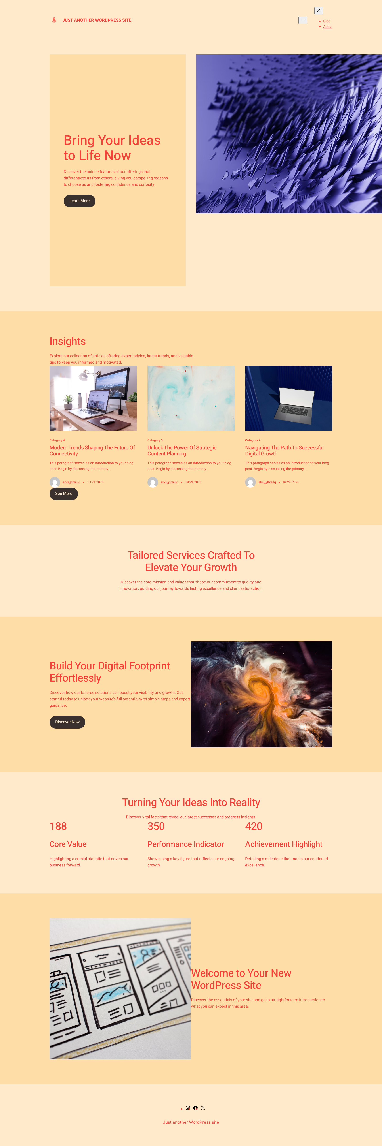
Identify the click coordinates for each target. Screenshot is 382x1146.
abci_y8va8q (71, 482)
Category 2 (252, 440)
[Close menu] (318, 10)
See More (63, 494)
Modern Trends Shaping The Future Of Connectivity (92, 451)
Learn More (79, 201)
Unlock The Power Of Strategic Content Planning (182, 451)
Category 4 (57, 440)
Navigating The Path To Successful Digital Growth (284, 451)
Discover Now (67, 722)
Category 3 (155, 440)
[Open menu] (302, 20)
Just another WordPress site (96, 20)
